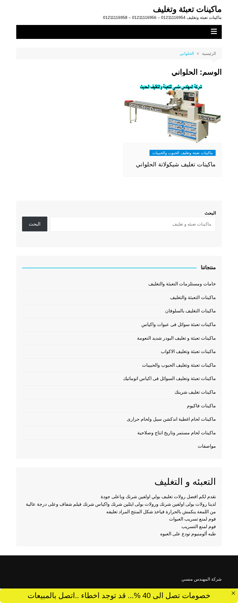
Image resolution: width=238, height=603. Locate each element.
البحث (210, 212)
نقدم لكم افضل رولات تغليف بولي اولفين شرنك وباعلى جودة (158, 496)
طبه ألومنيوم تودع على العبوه (188, 533)
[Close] (233, 593)
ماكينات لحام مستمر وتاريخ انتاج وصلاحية (176, 432)
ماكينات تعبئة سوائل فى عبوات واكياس (178, 324)
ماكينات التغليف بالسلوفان (190, 310)
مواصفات (207, 446)
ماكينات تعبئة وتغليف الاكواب (188, 351)
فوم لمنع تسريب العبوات (192, 518)
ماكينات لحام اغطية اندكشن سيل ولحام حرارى (171, 419)
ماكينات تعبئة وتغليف (187, 9)
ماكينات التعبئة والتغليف (193, 297)
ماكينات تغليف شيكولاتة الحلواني (176, 164)
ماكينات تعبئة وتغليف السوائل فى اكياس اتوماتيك (169, 378)
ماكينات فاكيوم (201, 405)
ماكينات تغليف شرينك (195, 392)
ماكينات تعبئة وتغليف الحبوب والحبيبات (182, 153)
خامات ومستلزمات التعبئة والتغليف (182, 283)
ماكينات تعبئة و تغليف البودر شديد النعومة (176, 338)
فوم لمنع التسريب (198, 526)
